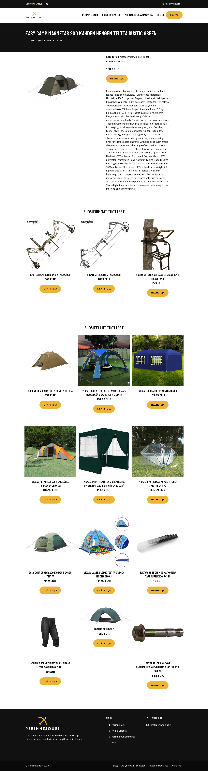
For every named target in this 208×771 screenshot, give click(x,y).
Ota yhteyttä (127, 765)
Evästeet (140, 765)
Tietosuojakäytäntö (157, 765)
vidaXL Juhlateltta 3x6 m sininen (158, 390)
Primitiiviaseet (111, 15)
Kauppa (174, 15)
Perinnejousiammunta (139, 15)
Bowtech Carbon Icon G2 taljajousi (50, 274)
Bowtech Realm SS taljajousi (104, 274)
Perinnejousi (90, 15)
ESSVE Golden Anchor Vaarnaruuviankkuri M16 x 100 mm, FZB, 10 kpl (158, 667)
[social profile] (47, 4)
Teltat (58, 40)
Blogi (160, 15)
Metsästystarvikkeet (40, 40)
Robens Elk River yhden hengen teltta (50, 390)
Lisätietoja (117, 78)
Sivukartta (176, 765)
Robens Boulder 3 (104, 629)
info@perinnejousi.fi (171, 3)
